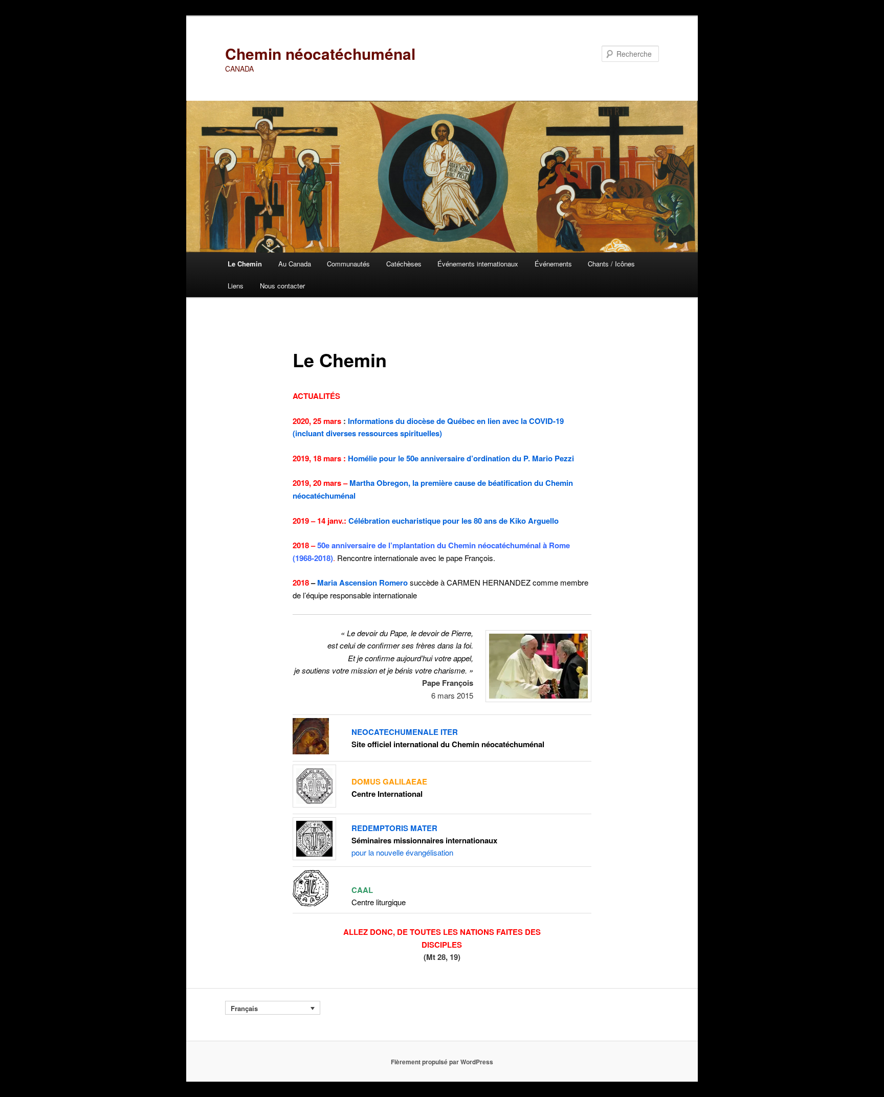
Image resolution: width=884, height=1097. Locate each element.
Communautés (348, 263)
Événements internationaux (477, 263)
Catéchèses (404, 263)
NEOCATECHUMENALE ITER (404, 731)
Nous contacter (282, 285)
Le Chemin (245, 263)
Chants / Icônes (611, 263)
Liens (236, 285)
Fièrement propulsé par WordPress (442, 1061)
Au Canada (294, 263)
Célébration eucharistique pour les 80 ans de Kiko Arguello (453, 520)
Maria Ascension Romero (362, 582)
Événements (553, 263)
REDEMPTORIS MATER (394, 828)
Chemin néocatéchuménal (320, 53)
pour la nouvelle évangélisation (402, 852)
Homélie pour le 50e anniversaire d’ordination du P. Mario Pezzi (461, 458)
